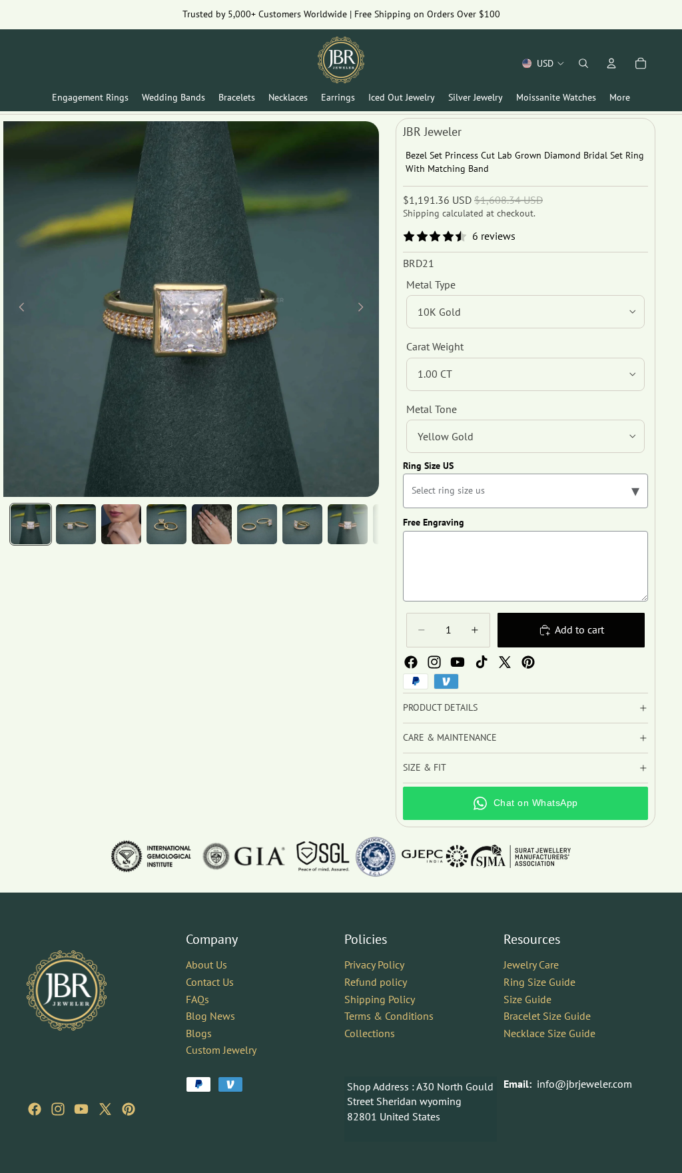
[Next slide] (364, 309)
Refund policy (375, 981)
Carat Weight (435, 346)
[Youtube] (458, 662)
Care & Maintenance (450, 737)
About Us (206, 964)
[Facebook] (411, 662)
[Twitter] (505, 662)
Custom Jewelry (221, 1049)
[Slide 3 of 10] (121, 524)
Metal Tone (431, 409)
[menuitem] (620, 97)
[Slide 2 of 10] (76, 524)
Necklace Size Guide (549, 1032)
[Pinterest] (528, 662)
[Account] (611, 63)
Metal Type (431, 284)
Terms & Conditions (389, 1015)
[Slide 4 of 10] (166, 524)
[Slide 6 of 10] (257, 524)
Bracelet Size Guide (547, 1015)
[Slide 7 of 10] (302, 524)
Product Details (440, 707)
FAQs (197, 998)
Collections (369, 1032)
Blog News (210, 1015)
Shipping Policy (379, 998)
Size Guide (527, 998)
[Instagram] (434, 662)
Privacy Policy (374, 964)
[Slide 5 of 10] (212, 524)
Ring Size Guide (539, 981)
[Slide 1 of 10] (31, 524)
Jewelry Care (531, 964)
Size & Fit (424, 767)
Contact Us (210, 981)
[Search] (583, 63)
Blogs (199, 1032)
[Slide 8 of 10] (348, 524)
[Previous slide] (18, 309)
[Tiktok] (482, 662)
